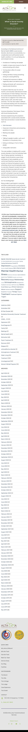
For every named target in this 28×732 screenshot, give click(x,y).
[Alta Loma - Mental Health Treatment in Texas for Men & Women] (11, 8)
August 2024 (5, 424)
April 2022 (4, 508)
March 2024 (4, 439)
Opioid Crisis (4, 277)
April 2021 (4, 544)
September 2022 (6, 493)
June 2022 (4, 502)
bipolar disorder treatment (18, 259)
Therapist (9, 291)
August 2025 (5, 388)
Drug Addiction (14, 266)
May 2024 (4, 433)
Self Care (14, 284)
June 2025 (4, 394)
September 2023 (6, 457)
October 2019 (5, 598)
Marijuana (10, 268)
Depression (6, 266)
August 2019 (5, 601)
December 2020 (5, 556)
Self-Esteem (8, 284)
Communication (15, 261)
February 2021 (5, 550)
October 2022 (5, 490)
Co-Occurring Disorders (6, 261)
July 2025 (4, 391)
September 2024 (6, 421)
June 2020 (4, 574)
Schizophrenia (10, 282)
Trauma (19, 292)
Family (3, 328)
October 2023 (5, 454)
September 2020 (6, 565)
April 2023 (4, 472)
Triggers (3, 296)
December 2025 (5, 376)
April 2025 (4, 400)
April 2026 (4, 373)
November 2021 (5, 523)
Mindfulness (10, 274)
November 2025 (5, 379)
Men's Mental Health (19, 268)
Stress (14, 287)
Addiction (4, 305)
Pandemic (10, 277)
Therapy (14, 292)
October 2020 (5, 562)
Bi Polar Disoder (5, 311)
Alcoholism (4, 308)
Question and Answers (17, 277)
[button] (25, 8)
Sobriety (21, 284)
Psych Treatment (6, 340)
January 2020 (5, 589)
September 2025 (6, 385)
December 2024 (5, 412)
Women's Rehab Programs (8, 364)
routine (2, 282)
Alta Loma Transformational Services (15, 29)
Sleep (17, 284)
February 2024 (5, 442)
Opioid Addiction (21, 274)
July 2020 (4, 571)
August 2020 (5, 568)
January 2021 (5, 553)
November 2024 (5, 415)
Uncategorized (5, 361)
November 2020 (5, 559)
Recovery (5, 279)
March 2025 (4, 403)
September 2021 (6, 529)
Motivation (15, 274)
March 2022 (4, 511)
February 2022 (5, 514)
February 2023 (5, 478)
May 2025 (4, 397)
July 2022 (4, 499)
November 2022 (5, 487)
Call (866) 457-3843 (7, 1)
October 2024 (5, 418)
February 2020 (5, 586)
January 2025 (5, 409)
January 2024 (5, 445)
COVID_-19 (4, 319)
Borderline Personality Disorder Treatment (13, 314)
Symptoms (4, 292)
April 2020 (4, 580)
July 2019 (4, 604)
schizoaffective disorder (8, 349)
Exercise (3, 268)
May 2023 (4, 469)
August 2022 (5, 496)
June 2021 (4, 538)
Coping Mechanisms (6, 263)
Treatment (17, 19)
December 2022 (5, 484)
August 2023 (5, 460)
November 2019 (5, 595)
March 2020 (4, 583)
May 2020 (4, 577)
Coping (21, 261)
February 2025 (5, 406)
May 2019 (4, 610)
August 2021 (5, 532)
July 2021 (4, 535)
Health (6, 268)
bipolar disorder (6, 259)
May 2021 (4, 541)
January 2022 (5, 517)
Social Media (4, 287)
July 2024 (4, 427)
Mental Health (11, 19)
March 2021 (4, 547)
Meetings (4, 331)
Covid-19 (15, 263)
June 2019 (4, 607)
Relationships (19, 280)
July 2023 (4, 463)
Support (18, 289)
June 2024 (4, 430)
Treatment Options (16, 294)
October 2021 (5, 526)
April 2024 (4, 436)
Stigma (9, 287)
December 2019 (5, 592)
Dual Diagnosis (5, 325)
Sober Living (4, 355)
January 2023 (5, 481)
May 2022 (4, 505)
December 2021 (5, 520)
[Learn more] (8, 723)
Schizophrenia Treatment (8, 352)
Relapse (12, 279)
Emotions (21, 266)
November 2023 (5, 451)
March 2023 (4, 475)
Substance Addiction (10, 289)
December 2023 (5, 448)
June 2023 (4, 466)
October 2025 (5, 382)
